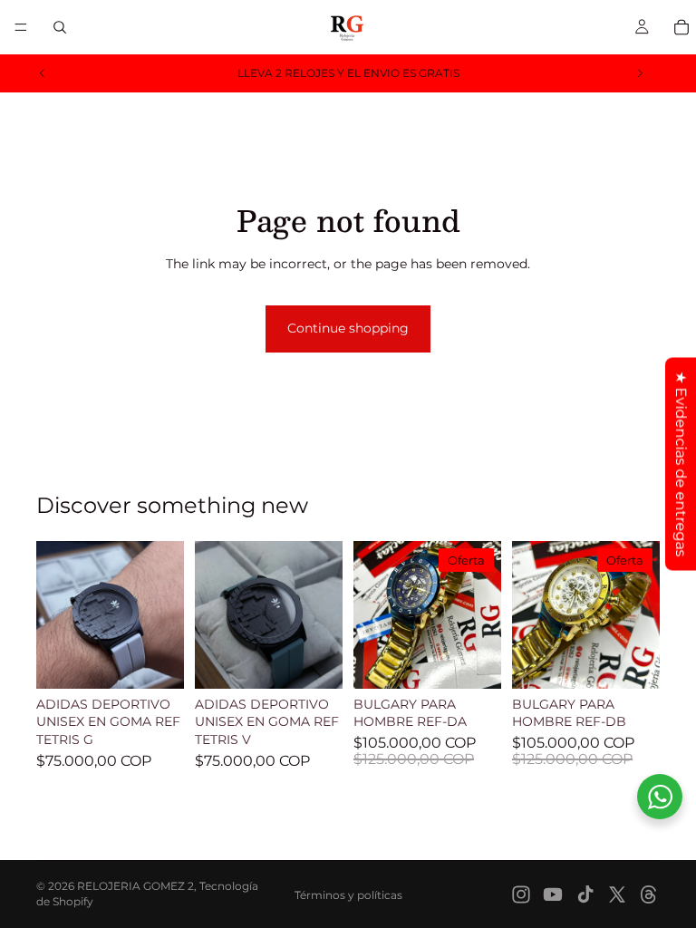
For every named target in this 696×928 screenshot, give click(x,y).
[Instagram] (521, 894)
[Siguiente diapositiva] (640, 73)
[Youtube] (553, 894)
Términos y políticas (348, 895)
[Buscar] (60, 27)
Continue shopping (348, 328)
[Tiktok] (585, 894)
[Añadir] (156, 660)
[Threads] (649, 894)
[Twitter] (617, 894)
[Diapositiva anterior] (43, 73)
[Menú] (21, 27)
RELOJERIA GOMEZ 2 (135, 886)
